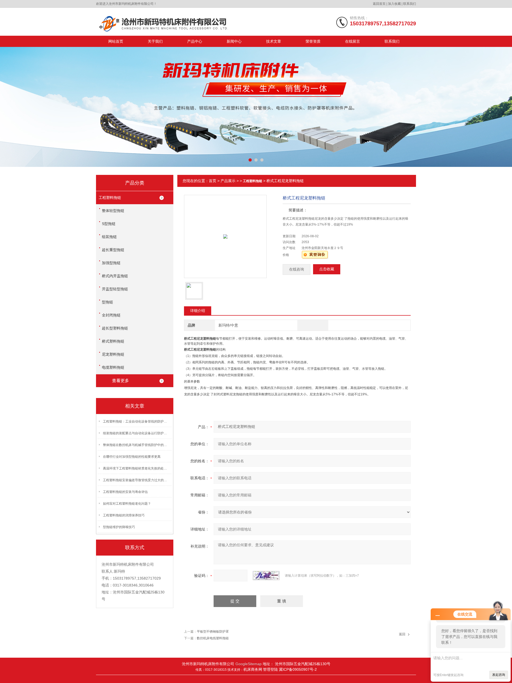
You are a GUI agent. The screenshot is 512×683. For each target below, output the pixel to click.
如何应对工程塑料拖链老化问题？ (127, 503)
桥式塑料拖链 (113, 341)
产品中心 (194, 41)
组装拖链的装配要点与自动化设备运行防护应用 (136, 433)
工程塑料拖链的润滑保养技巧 (124, 515)
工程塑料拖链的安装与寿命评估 (125, 492)
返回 (402, 634)
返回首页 (379, 4)
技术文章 (273, 41)
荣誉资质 (313, 41)
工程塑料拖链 (110, 197)
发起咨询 (498, 675)
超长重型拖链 (113, 250)
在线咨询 (296, 269)
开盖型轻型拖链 (115, 289)
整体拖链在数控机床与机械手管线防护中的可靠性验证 (136, 445)
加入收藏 (394, 4)
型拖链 (107, 302)
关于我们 (155, 41)
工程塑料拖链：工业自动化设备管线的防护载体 (136, 421)
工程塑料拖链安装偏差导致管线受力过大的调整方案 (136, 480)
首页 (212, 181)
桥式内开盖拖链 (115, 276)
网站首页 (115, 41)
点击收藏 (326, 269)
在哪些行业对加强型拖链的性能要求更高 (132, 457)
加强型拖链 (111, 263)
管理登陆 (271, 669)
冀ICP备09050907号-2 (298, 669)
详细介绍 (197, 310)
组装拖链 (109, 237)
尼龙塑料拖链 (113, 354)
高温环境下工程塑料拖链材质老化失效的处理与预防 (136, 468)
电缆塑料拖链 (113, 367)
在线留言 (352, 41)
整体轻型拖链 (113, 210)
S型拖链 (108, 224)
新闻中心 (234, 41)
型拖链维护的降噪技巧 (119, 527)
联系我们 (409, 4)
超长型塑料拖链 (115, 328)
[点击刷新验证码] (266, 575)
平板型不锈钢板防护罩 (213, 631)
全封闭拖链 (111, 315)
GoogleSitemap (248, 664)
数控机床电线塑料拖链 (213, 638)
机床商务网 (252, 669)
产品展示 (228, 181)
